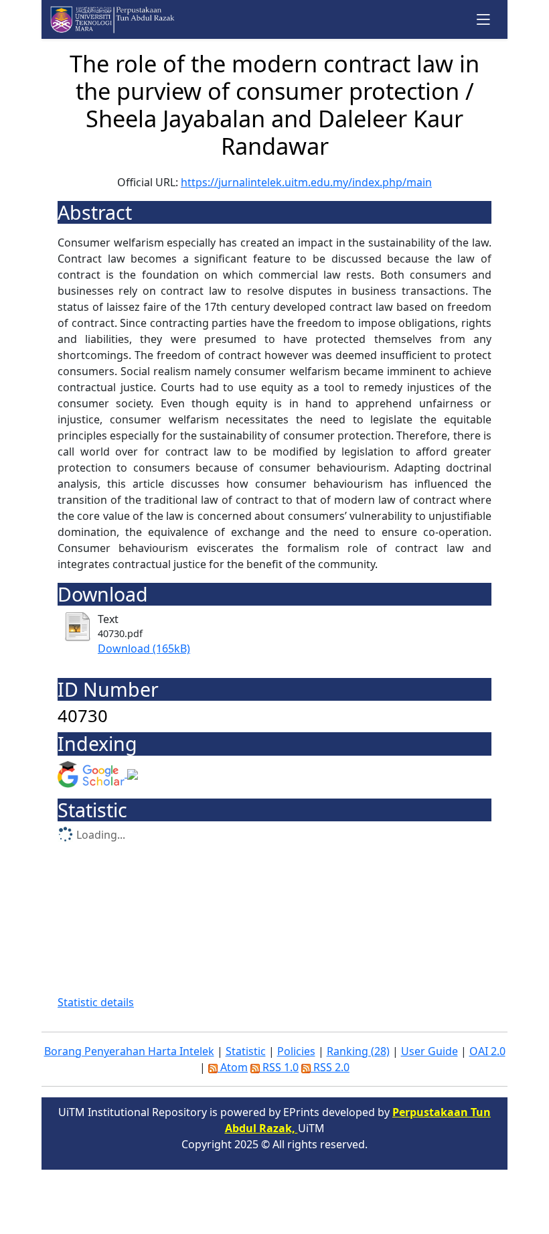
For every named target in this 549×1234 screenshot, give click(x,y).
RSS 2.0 (330, 1067)
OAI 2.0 (487, 1051)
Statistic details (96, 1002)
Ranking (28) (358, 1051)
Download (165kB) (144, 648)
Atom (233, 1067)
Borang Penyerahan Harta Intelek (129, 1051)
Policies (296, 1051)
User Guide (429, 1051)
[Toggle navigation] (483, 19)
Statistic (246, 1051)
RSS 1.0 (279, 1067)
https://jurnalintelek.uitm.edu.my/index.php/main (306, 182)
